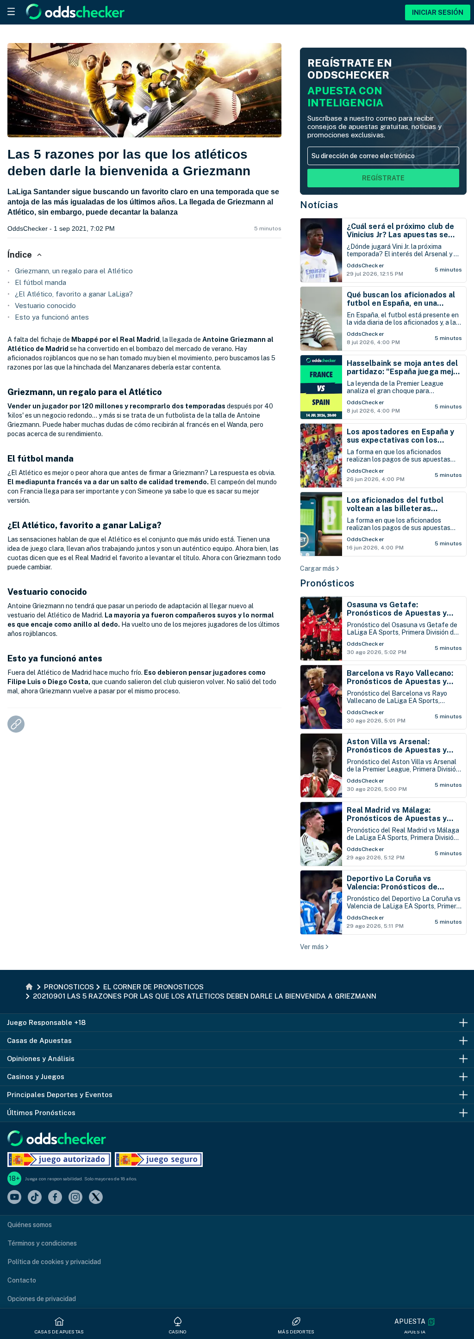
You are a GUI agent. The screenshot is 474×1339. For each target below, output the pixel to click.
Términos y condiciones (42, 1243)
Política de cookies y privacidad (54, 1261)
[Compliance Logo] (59, 1159)
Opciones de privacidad (41, 1298)
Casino (178, 1331)
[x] (96, 1197)
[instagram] (75, 1197)
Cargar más (317, 568)
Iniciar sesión (437, 12)
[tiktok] (35, 1197)
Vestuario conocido (45, 305)
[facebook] (55, 1197)
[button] (415, 1322)
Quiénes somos (29, 1224)
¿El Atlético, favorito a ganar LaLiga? (74, 294)
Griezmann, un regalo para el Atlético (74, 271)
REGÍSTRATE (383, 178)
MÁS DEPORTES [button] (296, 1331)
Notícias (319, 204)
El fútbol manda (40, 282)
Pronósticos (327, 583)
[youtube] (14, 1197)
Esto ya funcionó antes (52, 317)
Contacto (21, 1280)
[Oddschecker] (56, 1139)
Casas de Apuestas (59, 1331)
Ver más (312, 946)
